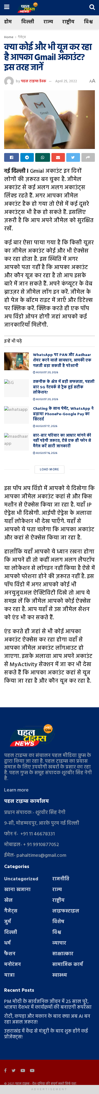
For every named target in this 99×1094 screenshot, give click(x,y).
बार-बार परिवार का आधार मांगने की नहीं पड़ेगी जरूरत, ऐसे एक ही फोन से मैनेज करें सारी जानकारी (62, 441)
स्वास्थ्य (59, 975)
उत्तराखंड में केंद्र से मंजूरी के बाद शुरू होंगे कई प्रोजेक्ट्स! (46, 1034)
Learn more (16, 790)
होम (8, 22)
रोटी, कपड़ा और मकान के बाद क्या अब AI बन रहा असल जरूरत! (47, 1019)
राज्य (48, 22)
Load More (49, 469)
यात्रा (9, 975)
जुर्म (7, 922)
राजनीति (60, 879)
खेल (8, 900)
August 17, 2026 (46, 426)
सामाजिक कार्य (67, 965)
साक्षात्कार (62, 954)
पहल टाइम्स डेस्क (33, 81)
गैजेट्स (22, 37)
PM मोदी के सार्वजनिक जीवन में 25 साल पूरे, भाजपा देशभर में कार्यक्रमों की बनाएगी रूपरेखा (48, 1004)
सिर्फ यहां (70, 1084)
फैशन (9, 954)
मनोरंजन (12, 965)
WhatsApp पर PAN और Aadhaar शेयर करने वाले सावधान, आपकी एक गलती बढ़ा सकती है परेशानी (62, 360)
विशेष (58, 922)
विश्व (88, 22)
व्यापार (59, 943)
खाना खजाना (17, 890)
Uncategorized (21, 879)
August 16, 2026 (46, 453)
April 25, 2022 (66, 81)
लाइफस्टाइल (65, 911)
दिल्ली (27, 22)
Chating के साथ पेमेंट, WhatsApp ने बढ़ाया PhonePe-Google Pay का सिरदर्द (63, 414)
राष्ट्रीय (68, 22)
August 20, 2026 (46, 372)
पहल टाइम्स (22, 1084)
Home (8, 37)
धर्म (7, 943)
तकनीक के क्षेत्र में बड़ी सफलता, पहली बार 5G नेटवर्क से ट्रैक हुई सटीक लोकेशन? (64, 387)
